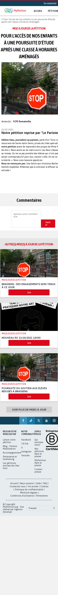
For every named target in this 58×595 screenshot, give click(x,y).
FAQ (45, 483)
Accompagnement (12, 452)
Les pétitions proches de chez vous (11, 465)
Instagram (26, 451)
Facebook (26, 439)
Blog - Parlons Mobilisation (10, 447)
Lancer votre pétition (9, 440)
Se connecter (50, 3)
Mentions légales (28, 492)
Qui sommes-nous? (39, 442)
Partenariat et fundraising (10, 457)
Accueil (38, 10)
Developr (7, 512)
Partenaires (42, 495)
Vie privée (33, 486)
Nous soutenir (27, 483)
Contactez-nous (18, 486)
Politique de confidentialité (29, 489)
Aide (38, 483)
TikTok (24, 443)
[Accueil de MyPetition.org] (15, 11)
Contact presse (38, 470)
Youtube (25, 455)
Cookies (44, 486)
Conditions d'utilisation (22, 495)
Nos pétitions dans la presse (39, 452)
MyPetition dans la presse (40, 463)
